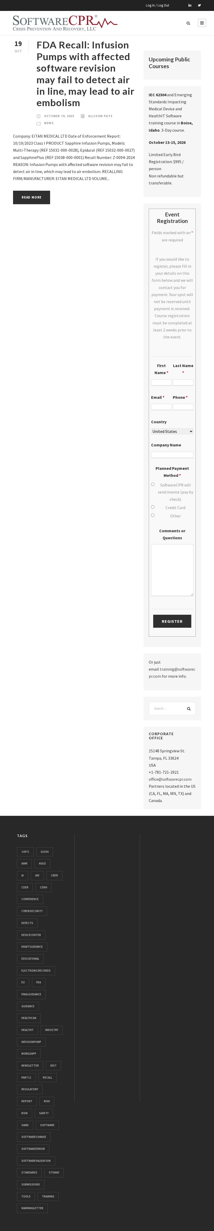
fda (38, 982)
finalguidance (31, 994)
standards (29, 1172)
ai (22, 875)
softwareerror (33, 1149)
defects (27, 923)
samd (25, 1125)
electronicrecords (36, 970)
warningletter (32, 1208)
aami (24, 863)
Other (175, 515)
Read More (31, 197)
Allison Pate (100, 116)
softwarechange (33, 1137)
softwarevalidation (36, 1161)
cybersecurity (32, 911)
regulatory (29, 1089)
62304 (45, 852)
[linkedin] (189, 5)
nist (53, 1065)
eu (23, 982)
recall (47, 1077)
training (48, 1196)
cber (54, 875)
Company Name (166, 444)
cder (24, 887)
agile (42, 863)
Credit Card (175, 507)
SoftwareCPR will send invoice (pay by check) (175, 492)
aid (37, 875)
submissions (30, 1184)
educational (30, 958)
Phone (180, 397)
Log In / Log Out (157, 5)
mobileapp (28, 1053)
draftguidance (32, 946)
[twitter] (199, 5)
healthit (27, 1030)
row (24, 1113)
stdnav (54, 1172)
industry (51, 1030)
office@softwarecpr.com (170, 779)
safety (44, 1113)
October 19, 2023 (59, 116)
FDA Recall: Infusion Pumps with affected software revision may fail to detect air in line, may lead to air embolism (86, 73)
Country (159, 421)
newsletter (30, 1065)
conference (30, 899)
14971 (25, 852)
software (47, 1125)
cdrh (43, 887)
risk (47, 1101)
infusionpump (31, 1042)
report (26, 1101)
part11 (26, 1077)
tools (26, 1196)
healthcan (28, 1018)
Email (157, 397)
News (49, 123)
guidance (27, 1006)
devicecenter (31, 935)
